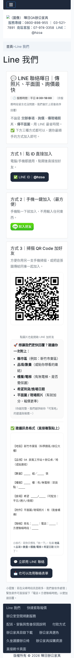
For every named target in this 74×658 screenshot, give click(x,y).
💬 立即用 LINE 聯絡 (29, 562)
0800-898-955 (36, 23)
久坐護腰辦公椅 (17, 641)
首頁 (9, 46)
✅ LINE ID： (29, 177)
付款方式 (59, 624)
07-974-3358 (43, 28)
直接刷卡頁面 (16, 649)
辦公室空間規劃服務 (21, 616)
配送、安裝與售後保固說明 (26, 624)
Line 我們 (13, 608)
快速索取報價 (37, 608)
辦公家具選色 (49, 632)
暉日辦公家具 (51, 655)
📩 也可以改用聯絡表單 (31, 573)
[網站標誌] (37, 17)
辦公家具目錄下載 (19, 632)
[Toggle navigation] (11, 5)
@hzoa (37, 32)
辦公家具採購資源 (49, 641)
